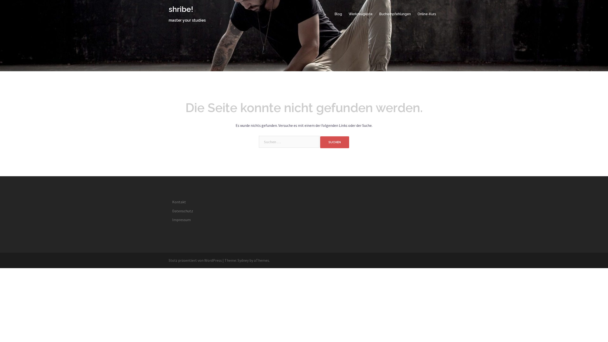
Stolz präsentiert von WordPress (195, 260)
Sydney (243, 260)
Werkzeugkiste (361, 14)
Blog (338, 14)
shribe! (181, 9)
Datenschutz (182, 211)
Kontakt (179, 202)
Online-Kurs (427, 14)
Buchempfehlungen (395, 14)
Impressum (181, 219)
